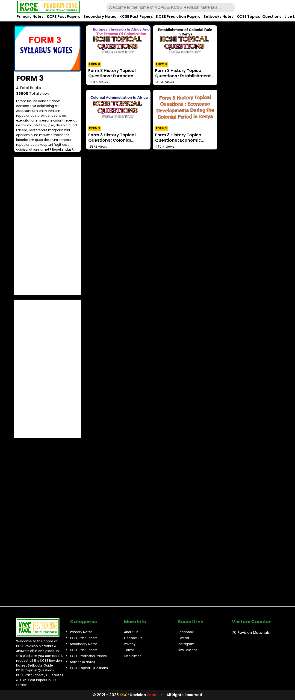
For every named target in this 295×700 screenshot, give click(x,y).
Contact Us (133, 638)
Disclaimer (132, 656)
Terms (129, 650)
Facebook (186, 632)
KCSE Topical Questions (259, 16)
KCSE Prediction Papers (178, 16)
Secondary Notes (99, 16)
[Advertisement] (47, 226)
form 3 (94, 64)
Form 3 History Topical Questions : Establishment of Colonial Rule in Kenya (183, 76)
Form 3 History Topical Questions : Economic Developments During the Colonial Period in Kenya (182, 143)
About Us (131, 632)
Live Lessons (187, 650)
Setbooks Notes (218, 16)
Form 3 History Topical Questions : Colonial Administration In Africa (114, 140)
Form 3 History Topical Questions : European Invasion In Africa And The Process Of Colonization (116, 78)
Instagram (186, 644)
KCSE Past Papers (136, 16)
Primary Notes (30, 16)
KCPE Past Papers (63, 16)
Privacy (130, 644)
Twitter (183, 638)
